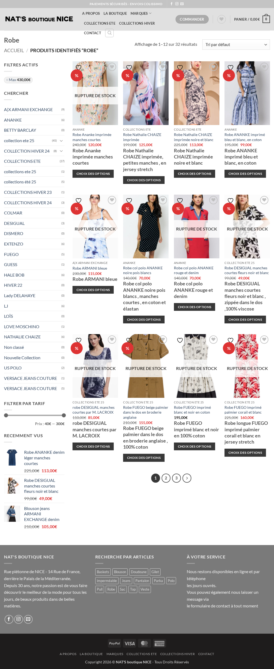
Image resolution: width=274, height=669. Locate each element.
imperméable (107, 581)
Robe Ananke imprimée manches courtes (92, 137)
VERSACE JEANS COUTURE (30, 378)
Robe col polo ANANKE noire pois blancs (143, 270)
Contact (92, 33)
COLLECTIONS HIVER (137, 23)
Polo (171, 581)
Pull (99, 589)
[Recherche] (109, 33)
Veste (144, 589)
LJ (6, 305)
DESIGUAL (14, 223)
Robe (111, 589)
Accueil (14, 50)
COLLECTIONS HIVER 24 (28, 202)
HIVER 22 (13, 285)
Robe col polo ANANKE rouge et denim (194, 270)
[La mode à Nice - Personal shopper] (39, 19)
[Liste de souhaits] (221, 19)
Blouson (120, 572)
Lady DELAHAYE (19, 295)
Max (20, 80)
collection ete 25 (19, 140)
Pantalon (142, 581)
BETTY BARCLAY (20, 130)
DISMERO (13, 233)
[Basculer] (61, 140)
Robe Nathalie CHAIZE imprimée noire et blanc (194, 137)
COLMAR (13, 212)
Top (133, 589)
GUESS (10, 264)
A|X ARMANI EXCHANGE (28, 109)
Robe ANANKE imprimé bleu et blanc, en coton (244, 137)
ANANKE (13, 119)
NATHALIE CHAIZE (22, 336)
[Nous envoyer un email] (182, 4)
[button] (252, 19)
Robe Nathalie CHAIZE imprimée (142, 137)
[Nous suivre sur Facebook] (171, 4)
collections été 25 (20, 181)
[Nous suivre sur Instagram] (176, 4)
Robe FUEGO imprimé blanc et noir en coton (192, 410)
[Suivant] (187, 478)
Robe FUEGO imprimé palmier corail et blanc (243, 410)
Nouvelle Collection (22, 357)
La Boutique (115, 13)
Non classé (14, 347)
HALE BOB (14, 274)
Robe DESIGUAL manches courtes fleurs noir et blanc (246, 270)
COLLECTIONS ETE (99, 23)
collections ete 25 (20, 171)
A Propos (91, 13)
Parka (158, 581)
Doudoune (139, 572)
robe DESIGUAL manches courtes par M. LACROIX (94, 410)
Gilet (155, 572)
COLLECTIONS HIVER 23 (28, 192)
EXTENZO (13, 243)
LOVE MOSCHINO (21, 326)
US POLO (13, 367)
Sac (122, 589)
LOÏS (8, 316)
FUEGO (11, 254)
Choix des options (93, 173)
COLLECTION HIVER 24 (27, 150)
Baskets (103, 572)
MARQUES (139, 13)
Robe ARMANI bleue (90, 268)
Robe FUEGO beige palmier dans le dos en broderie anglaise (145, 412)
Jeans (126, 581)
